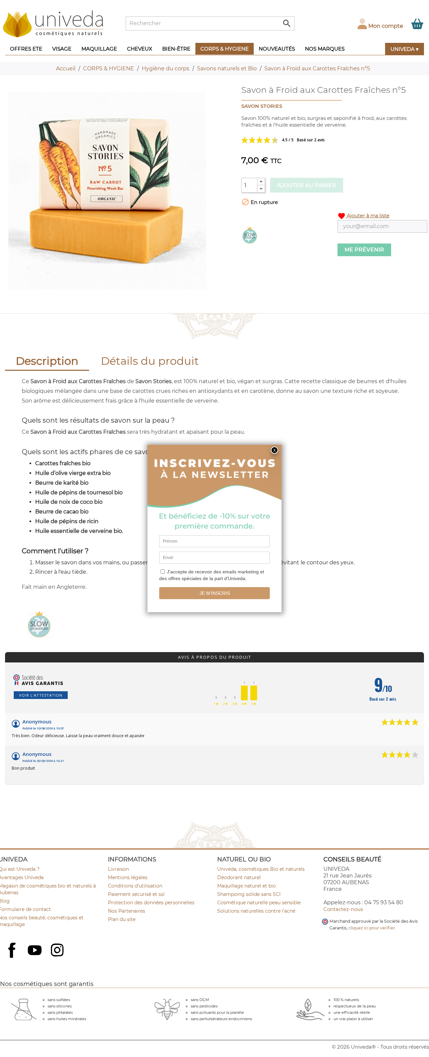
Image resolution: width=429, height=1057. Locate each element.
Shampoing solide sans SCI (249, 894)
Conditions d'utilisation (135, 886)
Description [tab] (47, 360)
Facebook (13, 957)
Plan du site (121, 919)
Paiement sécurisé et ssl (136, 894)
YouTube (35, 951)
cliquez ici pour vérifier (372, 927)
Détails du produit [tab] (150, 360)
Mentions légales (127, 877)
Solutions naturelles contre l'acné (256, 911)
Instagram (58, 951)
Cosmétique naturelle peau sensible (259, 903)
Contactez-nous (343, 909)
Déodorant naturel (239, 877)
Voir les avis (308, 140)
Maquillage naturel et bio (246, 886)
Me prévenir (364, 249)
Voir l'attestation (40, 695)
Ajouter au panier (306, 185)
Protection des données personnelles (151, 903)
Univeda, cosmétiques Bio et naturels (261, 869)
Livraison (118, 869)
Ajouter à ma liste (363, 216)
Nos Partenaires (126, 911)
